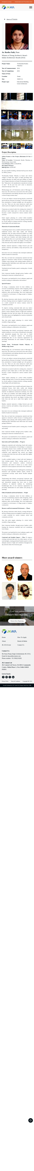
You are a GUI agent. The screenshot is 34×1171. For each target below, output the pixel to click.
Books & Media (22, 641)
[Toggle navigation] (31, 7)
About (4, 641)
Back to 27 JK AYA (12, 19)
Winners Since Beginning (17, 621)
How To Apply (22, 637)
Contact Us (20, 645)
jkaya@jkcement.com (14, 656)
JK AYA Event (6, 645)
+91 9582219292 (16, 658)
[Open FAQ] (30, 1120)
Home (4, 637)
